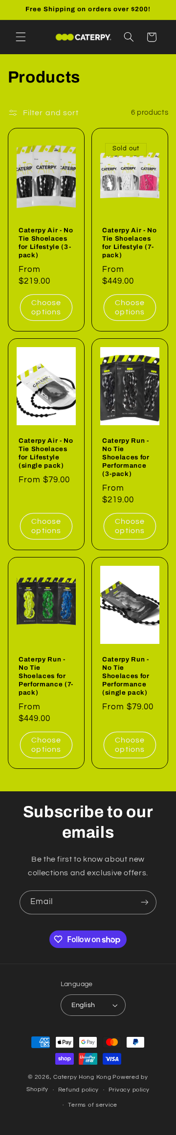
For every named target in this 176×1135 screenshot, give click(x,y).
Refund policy (78, 1090)
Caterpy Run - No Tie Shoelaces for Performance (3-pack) (126, 457)
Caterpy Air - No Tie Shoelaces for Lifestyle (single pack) (46, 453)
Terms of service (92, 1105)
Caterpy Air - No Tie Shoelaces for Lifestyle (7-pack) (129, 243)
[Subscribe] (144, 902)
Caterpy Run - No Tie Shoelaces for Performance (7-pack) (46, 676)
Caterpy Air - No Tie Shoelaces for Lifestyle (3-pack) (46, 243)
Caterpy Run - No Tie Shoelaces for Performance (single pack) (126, 676)
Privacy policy (129, 1090)
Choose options (46, 307)
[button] (20, 37)
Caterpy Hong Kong (82, 1077)
